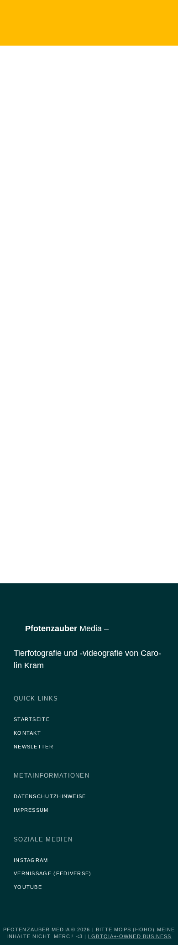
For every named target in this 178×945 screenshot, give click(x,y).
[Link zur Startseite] (63, 22)
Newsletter (33, 746)
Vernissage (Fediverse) (53, 873)
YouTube (28, 887)
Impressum (31, 810)
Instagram (31, 860)
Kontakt (27, 733)
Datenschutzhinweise (50, 796)
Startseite (32, 719)
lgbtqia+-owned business (129, 936)
